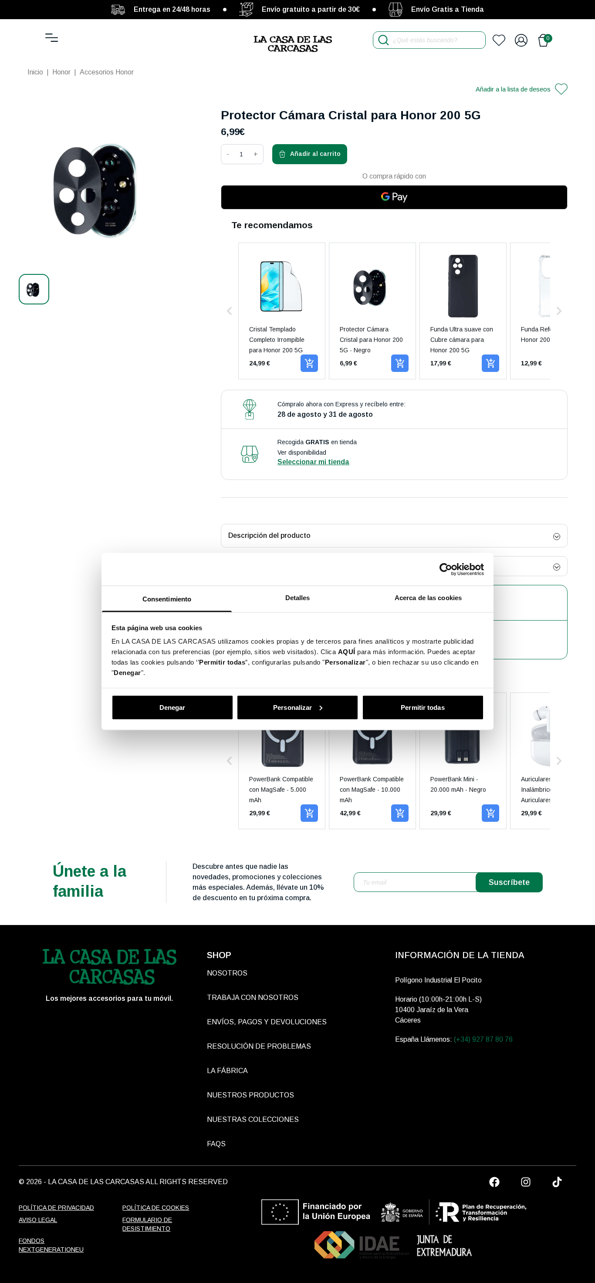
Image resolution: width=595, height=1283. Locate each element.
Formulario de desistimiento (147, 1224)
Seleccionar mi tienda (313, 462)
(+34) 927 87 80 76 (483, 1039)
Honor (61, 72)
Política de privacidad (56, 1207)
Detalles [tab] (297, 597)
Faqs (216, 1144)
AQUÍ (346, 651)
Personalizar (292, 707)
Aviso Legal (38, 1219)
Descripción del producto (269, 535)
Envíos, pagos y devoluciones (267, 1022)
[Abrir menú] (51, 37)
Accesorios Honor (107, 72)
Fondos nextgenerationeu (51, 1245)
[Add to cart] (309, 363)
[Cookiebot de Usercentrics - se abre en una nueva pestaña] (446, 569)
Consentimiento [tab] (166, 599)
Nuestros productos (250, 1095)
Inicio (35, 72)
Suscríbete (509, 882)
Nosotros (227, 973)
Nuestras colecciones (253, 1119)
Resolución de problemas (259, 1046)
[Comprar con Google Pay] (394, 197)
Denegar (172, 707)
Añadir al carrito (315, 153)
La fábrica (227, 1070)
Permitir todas (422, 707)
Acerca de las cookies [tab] (428, 597)
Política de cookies (155, 1207)
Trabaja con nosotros (252, 997)
